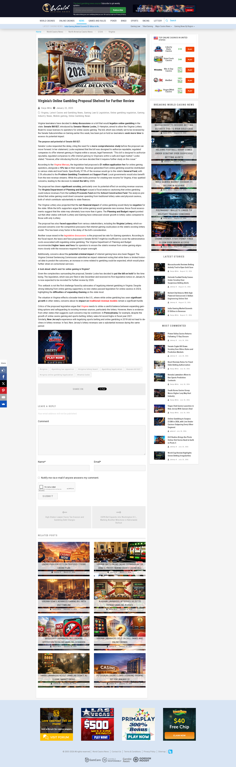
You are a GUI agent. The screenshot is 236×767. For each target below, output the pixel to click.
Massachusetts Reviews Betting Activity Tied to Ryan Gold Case (89, 26)
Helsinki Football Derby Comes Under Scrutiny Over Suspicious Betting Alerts (174, 153)
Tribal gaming (148, 26)
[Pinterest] (3, 390)
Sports (134, 20)
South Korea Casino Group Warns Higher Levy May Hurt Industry (179, 393)
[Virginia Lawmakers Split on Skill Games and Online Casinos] (120, 616)
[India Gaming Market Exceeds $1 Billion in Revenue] (174, 165)
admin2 (172, 431)
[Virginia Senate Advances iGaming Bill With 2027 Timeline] (64, 579)
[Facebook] (3, 376)
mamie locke (84, 375)
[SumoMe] (3, 404)
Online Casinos (67, 20)
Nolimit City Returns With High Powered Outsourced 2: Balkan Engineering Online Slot (180, 296)
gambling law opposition (63, 369)
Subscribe (118, 10)
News (81, 20)
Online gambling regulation (123, 112)
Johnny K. (57, 572)
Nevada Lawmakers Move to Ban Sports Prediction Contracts (179, 378)
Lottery (158, 20)
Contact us (116, 752)
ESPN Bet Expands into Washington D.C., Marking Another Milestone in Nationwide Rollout (118, 520)
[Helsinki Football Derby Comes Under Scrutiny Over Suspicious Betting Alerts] (174, 137)
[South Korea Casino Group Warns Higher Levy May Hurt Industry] (159, 393)
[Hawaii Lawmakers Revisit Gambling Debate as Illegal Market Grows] (64, 653)
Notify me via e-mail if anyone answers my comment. (70, 477)
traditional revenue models (103, 301)
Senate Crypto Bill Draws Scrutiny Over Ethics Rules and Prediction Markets (180, 349)
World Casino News (100, 752)
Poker (113, 20)
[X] (3, 383)
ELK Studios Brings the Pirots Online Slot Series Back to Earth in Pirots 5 (181, 440)
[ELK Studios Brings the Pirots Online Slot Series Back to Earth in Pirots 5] (159, 440)
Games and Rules (97, 20)
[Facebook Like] (3, 370)
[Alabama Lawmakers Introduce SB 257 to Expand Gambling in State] (120, 579)
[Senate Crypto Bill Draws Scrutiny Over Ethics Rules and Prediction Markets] (159, 349)
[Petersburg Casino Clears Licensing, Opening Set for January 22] (120, 653)
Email (97, 461)
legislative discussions (75, 235)
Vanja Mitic (46, 108)
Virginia (44, 112)
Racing (146, 20)
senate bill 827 (134, 369)
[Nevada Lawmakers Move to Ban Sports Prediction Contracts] (159, 377)
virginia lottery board (88, 369)
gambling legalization (112, 369)
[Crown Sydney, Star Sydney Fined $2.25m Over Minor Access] (174, 222)
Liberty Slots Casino (168, 49)
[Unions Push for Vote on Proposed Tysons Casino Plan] (64, 542)
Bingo (123, 20)
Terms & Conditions (132, 752)
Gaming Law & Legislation (96, 112)
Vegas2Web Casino (168, 91)
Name (42, 461)
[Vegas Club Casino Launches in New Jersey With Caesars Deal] (159, 409)
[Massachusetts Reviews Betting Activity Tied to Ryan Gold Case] (174, 108)
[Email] (3, 397)
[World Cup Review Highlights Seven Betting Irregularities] (159, 455)
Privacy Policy (149, 752)
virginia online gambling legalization (57, 375)
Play (190, 49)
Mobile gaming (60, 116)
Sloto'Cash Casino (169, 59)
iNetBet (168, 80)
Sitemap (162, 752)
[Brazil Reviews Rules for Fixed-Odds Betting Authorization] (159, 365)
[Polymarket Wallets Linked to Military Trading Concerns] (174, 194)
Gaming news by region (183, 26)
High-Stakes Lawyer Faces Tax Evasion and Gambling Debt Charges (64, 518)
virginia (44, 369)
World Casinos (47, 20)
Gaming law (135, 26)
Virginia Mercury (61, 164)
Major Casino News (162, 26)
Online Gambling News (79, 116)
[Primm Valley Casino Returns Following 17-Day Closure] (159, 336)
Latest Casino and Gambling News (66, 112)
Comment (43, 421)
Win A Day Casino (168, 70)
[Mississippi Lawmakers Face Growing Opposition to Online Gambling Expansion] (64, 616)
